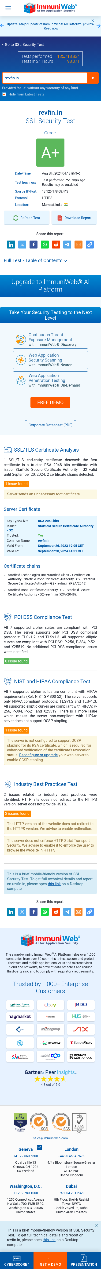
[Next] (99, 26)
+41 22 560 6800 (25, 1156)
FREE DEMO (50, 402)
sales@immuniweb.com (50, 1138)
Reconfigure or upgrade (38, 755)
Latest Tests (35, 94)
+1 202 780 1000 (25, 1193)
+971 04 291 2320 (71, 1193)
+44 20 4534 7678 (71, 1156)
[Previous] (2, 26)
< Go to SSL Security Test (23, 44)
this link (49, 1240)
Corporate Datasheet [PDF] (50, 425)
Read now (51, 28)
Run (92, 78)
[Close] (93, 20)
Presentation (84, 1264)
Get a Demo (50, 1264)
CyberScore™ (16, 1264)
